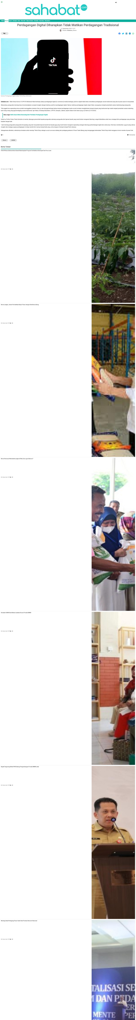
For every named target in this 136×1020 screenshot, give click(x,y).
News (2, 20)
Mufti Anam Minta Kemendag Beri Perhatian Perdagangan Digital (29, 114)
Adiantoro (69, 30)
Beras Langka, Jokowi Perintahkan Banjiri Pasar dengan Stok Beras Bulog (20, 304)
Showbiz (36, 20)
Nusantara (47, 20)
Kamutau (41, 20)
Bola (19, 20)
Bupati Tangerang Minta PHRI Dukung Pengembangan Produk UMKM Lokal (20, 766)
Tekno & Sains (29, 20)
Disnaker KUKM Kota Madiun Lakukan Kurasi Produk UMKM (16, 612)
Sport (10, 20)
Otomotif (23, 20)
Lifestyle (15, 20)
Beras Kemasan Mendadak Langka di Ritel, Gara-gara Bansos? (17, 458)
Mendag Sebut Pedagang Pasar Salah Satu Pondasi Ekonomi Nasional (19, 920)
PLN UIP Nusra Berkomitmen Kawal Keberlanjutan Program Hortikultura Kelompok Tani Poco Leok (26, 150)
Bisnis (6, 20)
